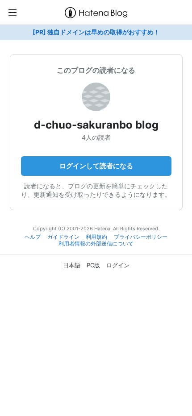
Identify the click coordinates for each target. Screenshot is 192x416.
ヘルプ (33, 237)
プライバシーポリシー (140, 237)
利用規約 (96, 237)
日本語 (71, 265)
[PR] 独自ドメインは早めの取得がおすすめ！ (96, 32)
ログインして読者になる (96, 166)
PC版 (93, 265)
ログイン (117, 265)
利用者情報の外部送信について (96, 244)
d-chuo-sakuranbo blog (96, 124)
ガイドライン (63, 237)
